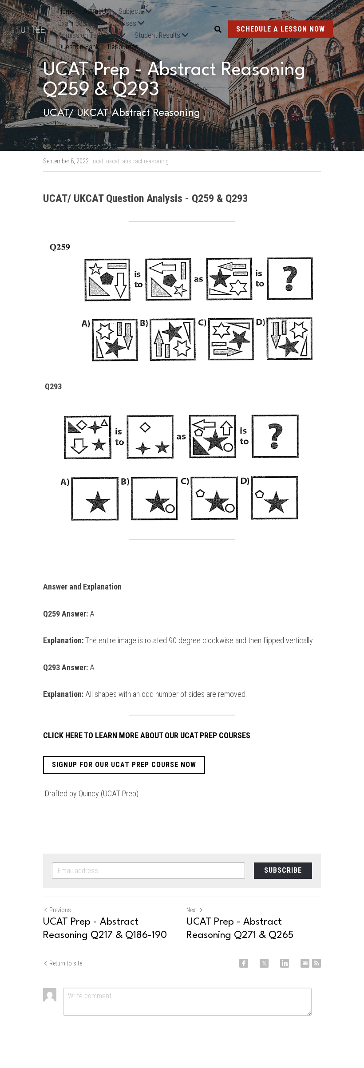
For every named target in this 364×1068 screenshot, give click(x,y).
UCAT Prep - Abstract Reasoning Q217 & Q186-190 (105, 928)
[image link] (35, 28)
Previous (60, 910)
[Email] (305, 963)
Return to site (65, 963)
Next (191, 910)
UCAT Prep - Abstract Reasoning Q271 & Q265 (239, 928)
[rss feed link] (316, 963)
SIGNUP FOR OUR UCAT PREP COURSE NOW (124, 764)
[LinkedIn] (284, 963)
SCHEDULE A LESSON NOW (280, 29)
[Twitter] (264, 963)
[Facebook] (243, 963)
